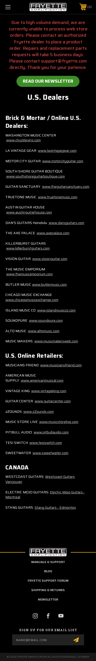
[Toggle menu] (14, 7)
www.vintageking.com (48, 391)
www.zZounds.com (38, 411)
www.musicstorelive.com (58, 422)
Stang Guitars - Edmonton (55, 507)
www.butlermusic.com (49, 284)
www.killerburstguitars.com (28, 248)
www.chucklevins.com (23, 140)
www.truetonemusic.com (57, 197)
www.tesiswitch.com (45, 442)
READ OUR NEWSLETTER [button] (48, 81)
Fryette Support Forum (48, 580)
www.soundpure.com (46, 320)
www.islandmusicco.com (56, 310)
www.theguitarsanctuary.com (65, 186)
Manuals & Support (48, 561)
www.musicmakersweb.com (56, 341)
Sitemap (83, 657)
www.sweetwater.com (50, 453)
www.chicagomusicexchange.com (31, 300)
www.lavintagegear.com (57, 150)
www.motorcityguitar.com (62, 161)
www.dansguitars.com (66, 223)
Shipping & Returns (48, 590)
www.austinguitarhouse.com (29, 212)
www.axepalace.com (53, 233)
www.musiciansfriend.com (61, 365)
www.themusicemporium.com (29, 274)
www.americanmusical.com (42, 380)
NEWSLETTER (48, 599)
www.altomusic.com (43, 331)
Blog (48, 571)
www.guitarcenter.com (53, 401)
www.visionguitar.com (49, 258)
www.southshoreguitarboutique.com (35, 176)
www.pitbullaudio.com (51, 432)
